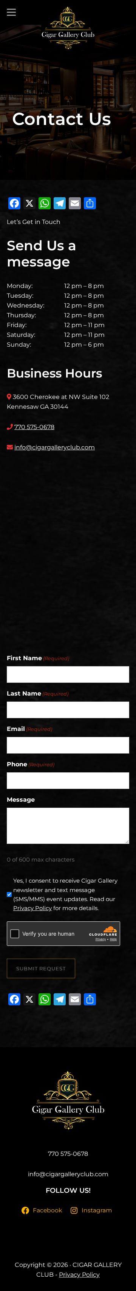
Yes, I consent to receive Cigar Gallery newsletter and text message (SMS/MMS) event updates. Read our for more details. (65, 894)
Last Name (37, 693)
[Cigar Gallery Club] (68, 28)
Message (21, 799)
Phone (30, 764)
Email (29, 728)
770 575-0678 (34, 427)
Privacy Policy (32, 908)
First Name (38, 658)
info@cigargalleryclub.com (54, 447)
